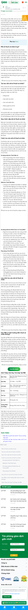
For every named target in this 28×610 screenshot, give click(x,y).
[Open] (23, 544)
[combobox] (17, 544)
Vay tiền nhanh (14, 369)
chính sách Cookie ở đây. (14, 593)
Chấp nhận (7, 596)
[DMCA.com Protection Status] (24, 579)
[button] (26, 2)
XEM (14, 555)
